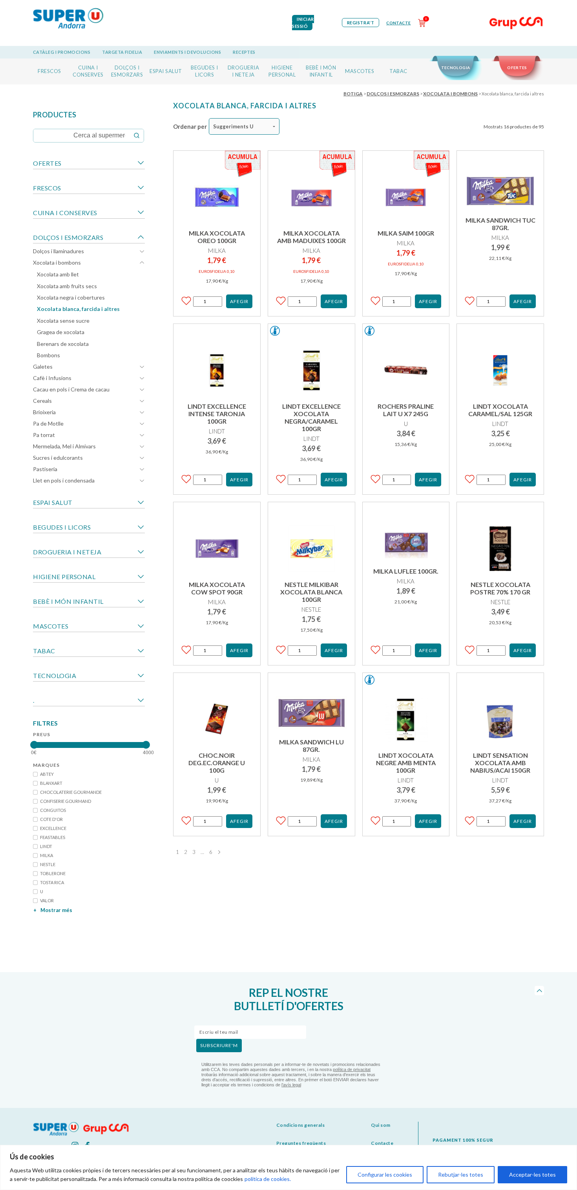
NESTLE (47, 864)
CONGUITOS (53, 810)
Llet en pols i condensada (64, 480)
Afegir (239, 301)
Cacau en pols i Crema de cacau (71, 389)
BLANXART (51, 783)
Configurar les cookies (385, 1174)
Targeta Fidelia (122, 52)
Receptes (244, 52)
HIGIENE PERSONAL (64, 576)
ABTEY (47, 774)
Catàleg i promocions (61, 52)
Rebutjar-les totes (460, 1174)
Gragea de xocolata (60, 332)
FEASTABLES (52, 837)
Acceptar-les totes (532, 1174)
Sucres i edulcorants (58, 457)
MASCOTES (359, 71)
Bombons (48, 355)
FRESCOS (49, 71)
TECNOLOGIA (455, 67)
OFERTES (517, 67)
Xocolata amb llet (58, 274)
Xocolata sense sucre (63, 320)
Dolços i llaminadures (58, 251)
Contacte (398, 22)
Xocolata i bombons (57, 262)
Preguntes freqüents (301, 1143)
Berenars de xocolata (63, 343)
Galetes (43, 366)
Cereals (42, 400)
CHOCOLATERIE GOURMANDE (71, 792)
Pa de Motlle (48, 423)
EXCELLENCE (53, 828)
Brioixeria (44, 412)
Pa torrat (44, 434)
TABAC (398, 71)
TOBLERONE (53, 873)
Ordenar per (190, 126)
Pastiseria (45, 469)
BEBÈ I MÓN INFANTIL (68, 601)
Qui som (381, 1125)
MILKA (46, 855)
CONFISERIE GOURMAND (65, 801)
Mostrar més (52, 910)
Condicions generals (300, 1125)
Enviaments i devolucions (187, 52)
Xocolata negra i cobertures (71, 297)
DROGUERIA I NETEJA (67, 552)
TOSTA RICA (52, 882)
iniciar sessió (303, 22)
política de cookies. (268, 1178)
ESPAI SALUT (166, 71)
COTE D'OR (51, 819)
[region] (288, 1167)
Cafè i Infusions (52, 378)
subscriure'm (219, 1045)
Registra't (360, 22)
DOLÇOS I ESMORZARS (68, 237)
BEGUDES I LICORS (62, 527)
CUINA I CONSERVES (65, 212)
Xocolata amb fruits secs (67, 286)
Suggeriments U (233, 126)
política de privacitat (352, 1069)
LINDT (46, 846)
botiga (353, 94)
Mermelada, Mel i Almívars (64, 446)
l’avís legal (291, 1084)
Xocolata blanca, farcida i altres (78, 308)
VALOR (47, 900)
